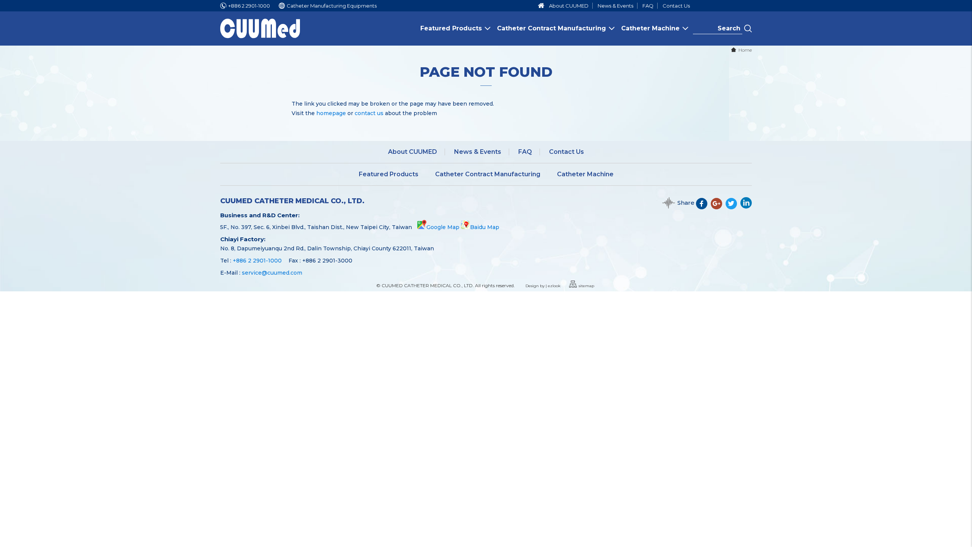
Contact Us (676, 6)
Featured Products (451, 28)
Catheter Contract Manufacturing (551, 28)
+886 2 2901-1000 (249, 6)
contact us (369, 113)
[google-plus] (718, 206)
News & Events (615, 6)
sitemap (586, 285)
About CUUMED (569, 6)
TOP (961, 517)
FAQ (647, 6)
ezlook (554, 285)
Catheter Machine (650, 28)
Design (532, 285)
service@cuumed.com (272, 272)
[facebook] (703, 206)
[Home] (541, 6)
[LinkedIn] (746, 206)
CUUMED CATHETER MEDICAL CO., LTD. (292, 201)
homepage (331, 113)
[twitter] (733, 206)
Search (748, 28)
